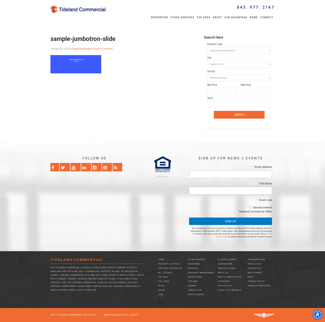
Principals (224, 281)
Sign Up (230, 221)
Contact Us (254, 268)
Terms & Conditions (259, 286)
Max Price (246, 85)
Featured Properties (170, 268)
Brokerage (194, 264)
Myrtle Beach (196, 294)
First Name (265, 183)
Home (161, 259)
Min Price (212, 85)
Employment (255, 273)
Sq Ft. (210, 98)
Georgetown (225, 264)
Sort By (211, 71)
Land (161, 294)
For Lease (163, 281)
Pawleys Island (227, 268)
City (209, 57)
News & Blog (255, 264)
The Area (193, 281)
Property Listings (169, 264)
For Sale (163, 277)
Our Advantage (256, 259)
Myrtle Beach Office (229, 277)
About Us (223, 273)
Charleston (195, 290)
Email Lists (265, 200)
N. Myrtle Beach (227, 259)
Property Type (215, 44)
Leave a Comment (103, 48)
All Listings (165, 273)
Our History (225, 286)
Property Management (201, 273)
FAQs (250, 277)
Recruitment (195, 277)
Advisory (193, 268)
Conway (192, 286)
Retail (161, 286)
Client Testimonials (229, 290)
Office (161, 290)
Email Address (263, 166)
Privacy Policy (256, 281)
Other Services (196, 259)
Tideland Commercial (83, 9)
